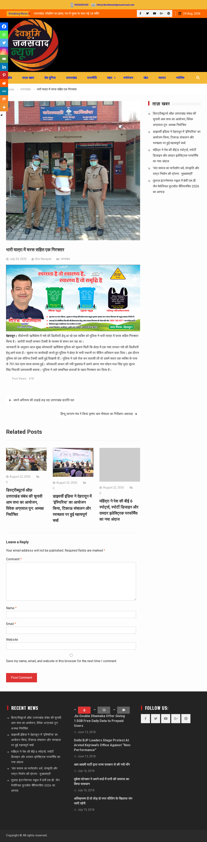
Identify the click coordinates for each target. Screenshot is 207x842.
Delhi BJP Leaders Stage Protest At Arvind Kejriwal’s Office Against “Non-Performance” (102, 745)
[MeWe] (4, 91)
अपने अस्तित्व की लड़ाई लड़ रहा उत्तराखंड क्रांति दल (43, 400)
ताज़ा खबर (28, 78)
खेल (146, 78)
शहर (109, 78)
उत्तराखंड (71, 78)
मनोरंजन (128, 78)
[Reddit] (4, 83)
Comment (14, 559)
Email (11, 624)
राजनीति (92, 78)
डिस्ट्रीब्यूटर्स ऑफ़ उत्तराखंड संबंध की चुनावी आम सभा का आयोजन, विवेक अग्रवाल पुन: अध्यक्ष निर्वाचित (25, 502)
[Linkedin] (4, 67)
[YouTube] (154, 13)
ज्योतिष (180, 78)
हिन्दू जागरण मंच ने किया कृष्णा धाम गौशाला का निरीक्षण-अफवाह (96, 414)
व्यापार (162, 78)
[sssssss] (73, 330)
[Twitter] (147, 13)
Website (12, 640)
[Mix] (4, 99)
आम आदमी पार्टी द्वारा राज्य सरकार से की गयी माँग (102, 764)
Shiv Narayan (43, 259)
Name (11, 608)
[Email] (4, 59)
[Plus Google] (161, 13)
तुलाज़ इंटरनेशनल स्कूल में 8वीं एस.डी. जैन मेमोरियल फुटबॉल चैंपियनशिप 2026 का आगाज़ (176, 186)
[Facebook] (140, 13)
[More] (4, 107)
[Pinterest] (168, 13)
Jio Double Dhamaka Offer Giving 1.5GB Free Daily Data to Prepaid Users (99, 721)
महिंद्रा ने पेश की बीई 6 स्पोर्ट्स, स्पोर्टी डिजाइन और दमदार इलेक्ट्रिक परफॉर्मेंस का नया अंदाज (175, 155)
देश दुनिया (50, 78)
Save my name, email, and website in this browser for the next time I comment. (61, 661)
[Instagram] (4, 51)
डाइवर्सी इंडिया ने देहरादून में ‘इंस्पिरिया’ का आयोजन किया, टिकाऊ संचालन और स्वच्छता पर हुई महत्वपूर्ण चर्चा (72, 508)
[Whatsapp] (4, 35)
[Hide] (1, 115)
